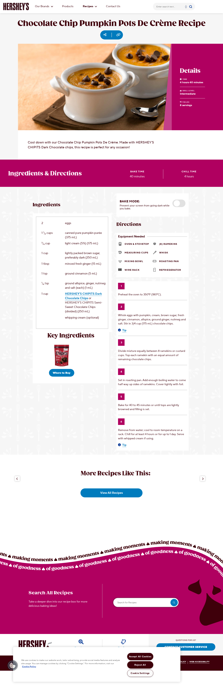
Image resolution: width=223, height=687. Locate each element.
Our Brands (42, 6)
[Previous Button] (17, 478)
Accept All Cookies (140, 656)
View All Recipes (111, 493)
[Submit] (191, 6)
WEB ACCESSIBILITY (199, 662)
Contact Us (113, 6)
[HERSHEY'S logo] (16, 6)
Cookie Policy (29, 666)
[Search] (191, 6)
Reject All (140, 664)
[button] (178, 203)
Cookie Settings (140, 673)
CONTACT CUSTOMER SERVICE (186, 647)
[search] (174, 602)
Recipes (88, 6)
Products (67, 6)
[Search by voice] (186, 7)
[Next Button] (202, 478)
